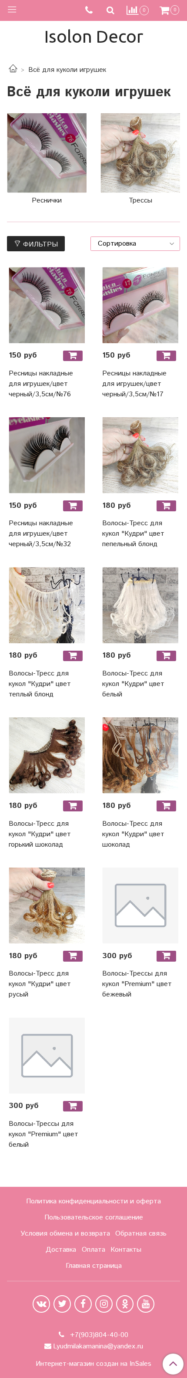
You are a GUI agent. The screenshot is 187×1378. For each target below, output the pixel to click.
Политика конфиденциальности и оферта (93, 1201)
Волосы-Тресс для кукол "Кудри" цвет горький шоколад (40, 834)
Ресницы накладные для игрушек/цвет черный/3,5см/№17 (134, 383)
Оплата (93, 1250)
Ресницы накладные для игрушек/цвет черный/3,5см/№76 (41, 383)
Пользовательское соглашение (93, 1218)
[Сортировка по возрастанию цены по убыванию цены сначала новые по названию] (135, 243)
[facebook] (83, 1304)
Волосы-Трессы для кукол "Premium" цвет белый (43, 1134)
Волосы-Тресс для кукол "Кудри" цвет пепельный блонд (133, 533)
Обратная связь (141, 1234)
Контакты (125, 1250)
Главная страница (94, 1266)
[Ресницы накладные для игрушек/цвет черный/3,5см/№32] (47, 455)
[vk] (41, 1304)
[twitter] (62, 1304)
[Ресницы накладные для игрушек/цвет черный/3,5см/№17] (140, 305)
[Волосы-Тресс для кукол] (140, 455)
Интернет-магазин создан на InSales (93, 1364)
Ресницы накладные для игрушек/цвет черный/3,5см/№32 (41, 533)
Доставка (61, 1250)
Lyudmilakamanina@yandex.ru (98, 1346)
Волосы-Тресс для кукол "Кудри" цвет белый (133, 684)
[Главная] (13, 70)
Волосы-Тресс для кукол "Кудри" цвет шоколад (133, 834)
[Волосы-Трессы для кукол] (140, 906)
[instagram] (104, 1304)
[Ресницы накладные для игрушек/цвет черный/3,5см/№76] (47, 305)
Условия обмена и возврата (65, 1234)
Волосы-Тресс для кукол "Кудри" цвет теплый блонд (40, 684)
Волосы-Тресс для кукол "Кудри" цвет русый (40, 984)
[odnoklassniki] (125, 1304)
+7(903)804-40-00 (98, 1335)
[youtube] (145, 1304)
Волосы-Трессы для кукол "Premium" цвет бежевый (137, 984)
